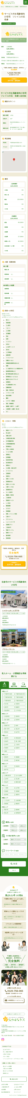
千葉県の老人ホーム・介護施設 (11, 6)
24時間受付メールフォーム (15, 1000)
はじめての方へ (7, 1049)
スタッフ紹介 (6, 1056)
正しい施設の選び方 (8, 1051)
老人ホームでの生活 (8, 1071)
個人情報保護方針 (5, 1092)
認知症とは (5, 1073)
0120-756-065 (14, 73)
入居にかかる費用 (7, 1068)
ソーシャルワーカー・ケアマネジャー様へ (13, 1058)
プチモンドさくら (8, 649)
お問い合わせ (17, 1089)
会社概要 (3, 1089)
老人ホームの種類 (7, 1066)
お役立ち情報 (4, 1084)
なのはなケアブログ (19, 1084)
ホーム (2, 6)
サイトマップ (17, 1092)
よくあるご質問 (18, 1087)
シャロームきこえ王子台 (10, 610)
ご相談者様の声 (5, 1087)
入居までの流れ (7, 1054)
